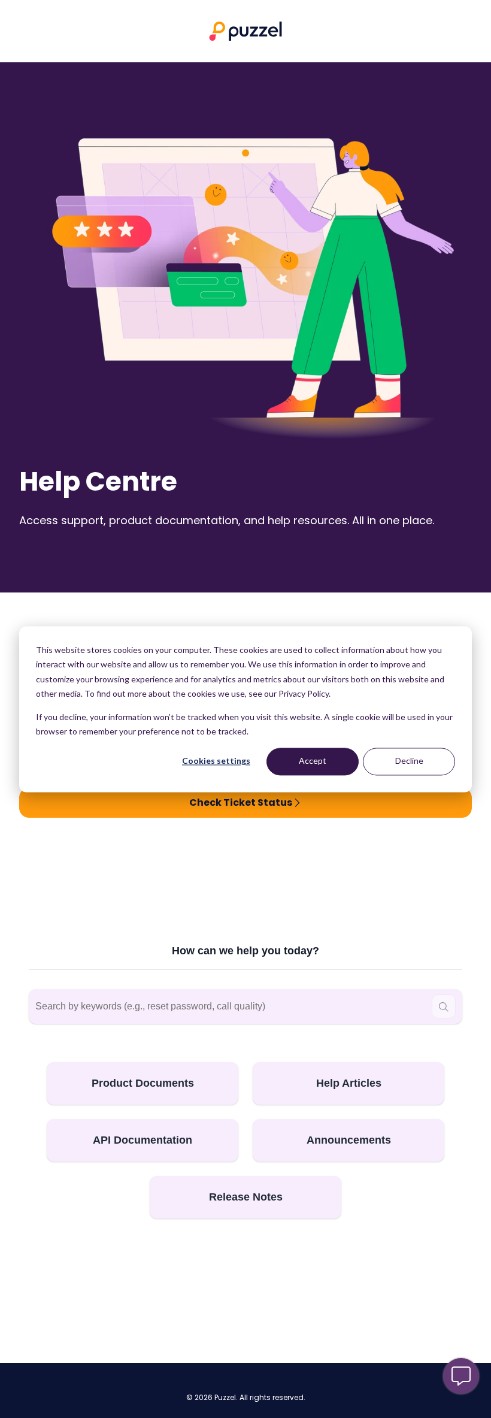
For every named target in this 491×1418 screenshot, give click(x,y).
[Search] (444, 1006)
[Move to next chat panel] (461, 1376)
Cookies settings (216, 761)
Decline (409, 761)
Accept (312, 761)
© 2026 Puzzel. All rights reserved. (245, 1397)
